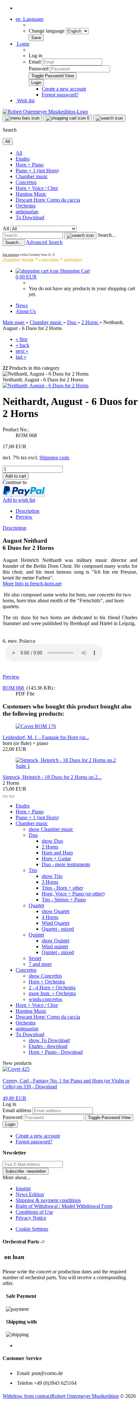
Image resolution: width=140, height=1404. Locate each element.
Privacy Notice (31, 1218)
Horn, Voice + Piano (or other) (73, 893)
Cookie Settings (32, 1229)
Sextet (35, 958)
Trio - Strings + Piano (64, 899)
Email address (17, 1110)
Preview (24, 517)
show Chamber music (51, 829)
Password (39, 68)
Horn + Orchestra (47, 981)
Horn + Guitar (56, 858)
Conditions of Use (34, 1212)
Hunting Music (31, 194)
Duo (33, 835)
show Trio (52, 876)
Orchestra (25, 205)
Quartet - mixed (58, 929)
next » (22, 351)
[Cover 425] (16, 1069)
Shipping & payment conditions (48, 1200)
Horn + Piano (30, 164)
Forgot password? (60, 94)
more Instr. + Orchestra (52, 993)
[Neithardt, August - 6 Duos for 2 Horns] (46, 385)
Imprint (23, 1188)
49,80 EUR (14, 1098)
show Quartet (55, 911)
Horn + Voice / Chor (37, 188)
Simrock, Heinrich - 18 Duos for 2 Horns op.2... (52, 777)
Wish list (25, 100)
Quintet (36, 935)
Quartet (36, 905)
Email (35, 61)
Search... (107, 235)
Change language (47, 31)
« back (22, 345)
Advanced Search (44, 242)
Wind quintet (55, 946)
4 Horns (50, 917)
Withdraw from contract (27, 1396)
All (19, 153)
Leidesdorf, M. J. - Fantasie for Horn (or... (46, 737)
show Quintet (55, 940)
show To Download (49, 1040)
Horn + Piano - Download (56, 1052)
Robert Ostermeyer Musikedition (85, 1396)
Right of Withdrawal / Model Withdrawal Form (64, 1206)
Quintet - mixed (58, 952)
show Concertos (45, 976)
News (22, 305)
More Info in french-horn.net (32, 583)
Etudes (23, 159)
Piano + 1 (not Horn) (37, 170)
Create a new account (64, 89)
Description (27, 511)
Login (10, 1124)
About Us (26, 311)
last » (21, 357)
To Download (30, 217)
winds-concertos (45, 999)
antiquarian (27, 211)
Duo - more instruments (66, 864)
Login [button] (22, 44)
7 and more (40, 964)
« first (21, 339)
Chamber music (32, 176)
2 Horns (50, 847)
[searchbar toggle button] (109, 118)
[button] (30, 19)
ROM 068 (14, 688)
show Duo (52, 841)
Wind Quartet (55, 923)
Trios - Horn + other (62, 888)
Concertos (26, 182)
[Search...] (80, 235)
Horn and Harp (57, 852)
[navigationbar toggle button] (22, 118)
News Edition (30, 1194)
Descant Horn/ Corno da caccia (48, 200)
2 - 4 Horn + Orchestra (52, 987)
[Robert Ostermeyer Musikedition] (45, 111)
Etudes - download (48, 1046)
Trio (33, 870)
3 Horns (50, 882)
